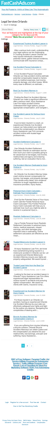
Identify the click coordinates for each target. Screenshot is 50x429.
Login (7, 402)
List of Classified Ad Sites (32, 366)
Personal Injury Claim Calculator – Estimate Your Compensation (27, 191)
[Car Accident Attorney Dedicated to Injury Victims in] (6, 169)
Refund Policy (37, 420)
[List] (44, 29)
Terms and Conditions (29, 422)
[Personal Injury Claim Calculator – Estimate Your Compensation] (6, 195)
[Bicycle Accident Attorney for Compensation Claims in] (6, 320)
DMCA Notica (27, 420)
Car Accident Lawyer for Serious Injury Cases (29, 115)
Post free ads (34, 402)
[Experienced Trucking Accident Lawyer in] (6, 47)
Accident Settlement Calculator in (27, 141)
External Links (17, 422)
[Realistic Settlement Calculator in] (6, 220)
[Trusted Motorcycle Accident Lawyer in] (6, 246)
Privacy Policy (6, 420)
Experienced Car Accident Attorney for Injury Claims (29, 292)
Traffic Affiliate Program (32, 363)
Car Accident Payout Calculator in (27, 67)
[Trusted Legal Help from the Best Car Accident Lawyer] (6, 269)
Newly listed (34, 30)
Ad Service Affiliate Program (30, 360)
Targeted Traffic (38, 359)
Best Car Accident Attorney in (25, 90)
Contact (43, 402)
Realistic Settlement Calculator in (27, 216)
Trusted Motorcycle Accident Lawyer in (29, 242)
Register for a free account (19, 402)
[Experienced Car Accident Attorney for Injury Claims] (6, 295)
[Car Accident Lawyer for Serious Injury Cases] (6, 118)
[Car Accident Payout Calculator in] (6, 71)
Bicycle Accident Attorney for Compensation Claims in (25, 317)
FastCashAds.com (18, 3)
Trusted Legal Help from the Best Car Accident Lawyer (28, 266)
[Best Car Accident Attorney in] (6, 94)
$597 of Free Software (20, 359)
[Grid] (47, 29)
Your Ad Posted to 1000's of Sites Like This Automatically (25, 9)
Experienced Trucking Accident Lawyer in (30, 43)
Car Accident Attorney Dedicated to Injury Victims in (30, 166)
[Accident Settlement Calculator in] (6, 146)
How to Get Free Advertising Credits (25, 406)
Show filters (7, 29)
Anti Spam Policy (16, 420)
